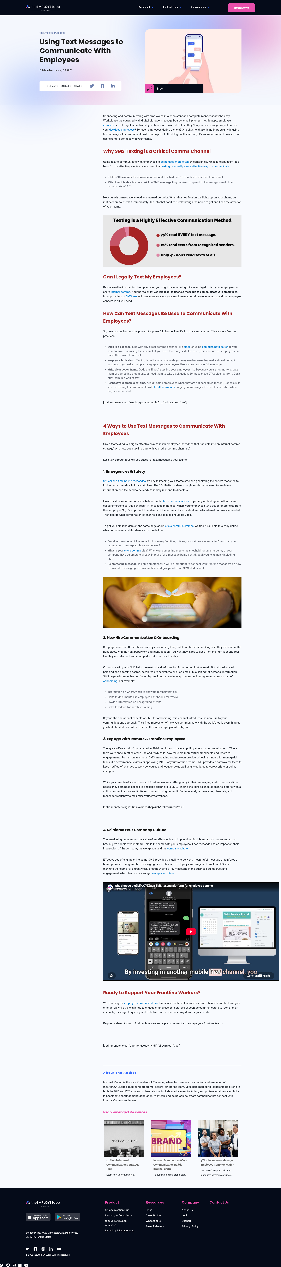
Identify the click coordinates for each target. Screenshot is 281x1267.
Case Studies (153, 1215)
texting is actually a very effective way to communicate (195, 166)
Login (185, 1215)
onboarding (110, 681)
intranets (108, 125)
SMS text (131, 296)
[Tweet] (92, 86)
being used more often (175, 161)
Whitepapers (153, 1220)
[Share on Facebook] (102, 86)
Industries (170, 7)
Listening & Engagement (119, 1230)
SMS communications (175, 501)
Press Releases (155, 1226)
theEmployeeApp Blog (52, 32)
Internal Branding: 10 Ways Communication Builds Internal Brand (170, 1164)
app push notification (215, 347)
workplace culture (163, 873)
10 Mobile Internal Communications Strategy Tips (122, 1164)
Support (186, 1220)
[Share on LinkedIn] (113, 86)
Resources (198, 7)
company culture (177, 848)
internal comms (120, 292)
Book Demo (241, 8)
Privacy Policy (190, 1226)
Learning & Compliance (118, 1215)
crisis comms (132, 550)
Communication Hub (117, 1210)
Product (144, 7)
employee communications (141, 1003)
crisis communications (179, 526)
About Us (187, 1210)
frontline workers (164, 387)
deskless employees (122, 129)
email (187, 347)
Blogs (149, 1210)
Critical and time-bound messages (124, 481)
